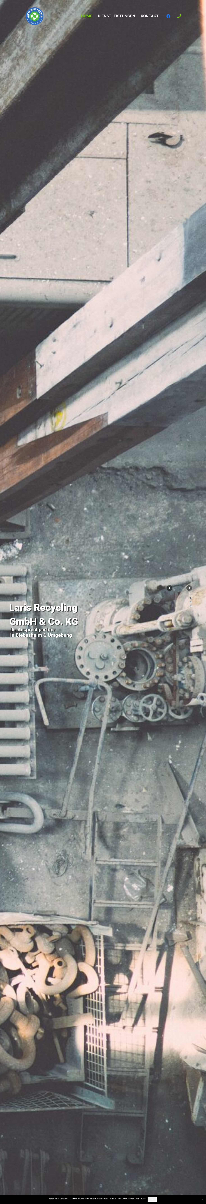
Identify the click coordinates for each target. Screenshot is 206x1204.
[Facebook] (168, 16)
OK (152, 1199)
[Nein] (202, 1199)
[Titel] (179, 16)
